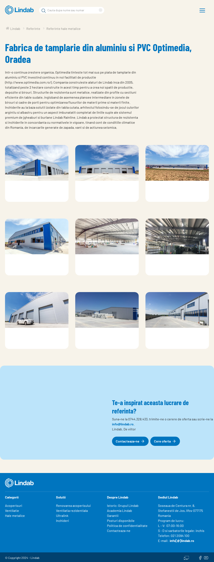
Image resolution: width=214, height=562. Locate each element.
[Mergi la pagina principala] (20, 10)
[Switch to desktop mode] (186, 557)
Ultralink (62, 515)
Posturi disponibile (121, 521)
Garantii (112, 515)
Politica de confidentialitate (127, 526)
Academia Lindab (119, 510)
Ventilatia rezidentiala (72, 510)
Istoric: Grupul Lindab (123, 505)
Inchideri (62, 521)
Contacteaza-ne (118, 531)
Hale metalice (15, 515)
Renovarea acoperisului (73, 505)
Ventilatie (12, 510)
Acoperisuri (13, 505)
